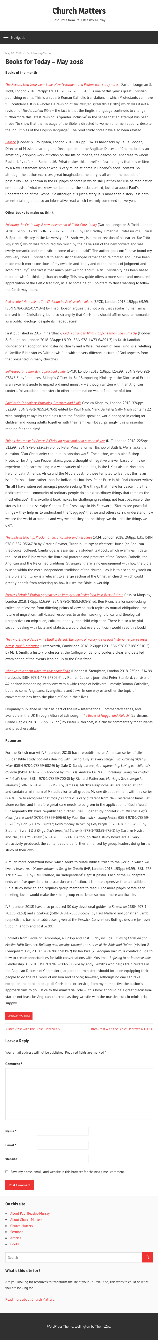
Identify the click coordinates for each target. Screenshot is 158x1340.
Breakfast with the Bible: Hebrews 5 (34, 1029)
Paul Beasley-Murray (39, 53)
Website (11, 1159)
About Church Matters (26, 1219)
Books (14, 1244)
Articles (15, 1238)
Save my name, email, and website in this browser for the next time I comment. (67, 1171)
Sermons (16, 1231)
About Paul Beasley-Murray (30, 1213)
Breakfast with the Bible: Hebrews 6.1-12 (120, 1029)
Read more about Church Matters (29, 1299)
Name (10, 1131)
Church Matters (79, 11)
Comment (13, 1063)
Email (10, 1145)
